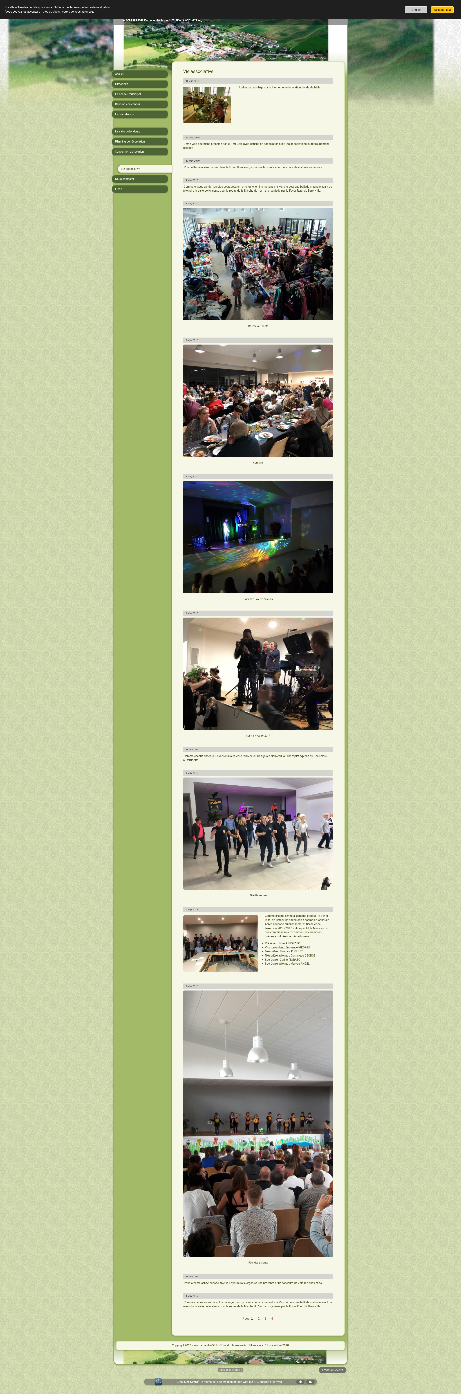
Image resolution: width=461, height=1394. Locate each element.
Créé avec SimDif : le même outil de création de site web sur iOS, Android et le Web (229, 1382)
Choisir (416, 10)
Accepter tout (442, 10)
